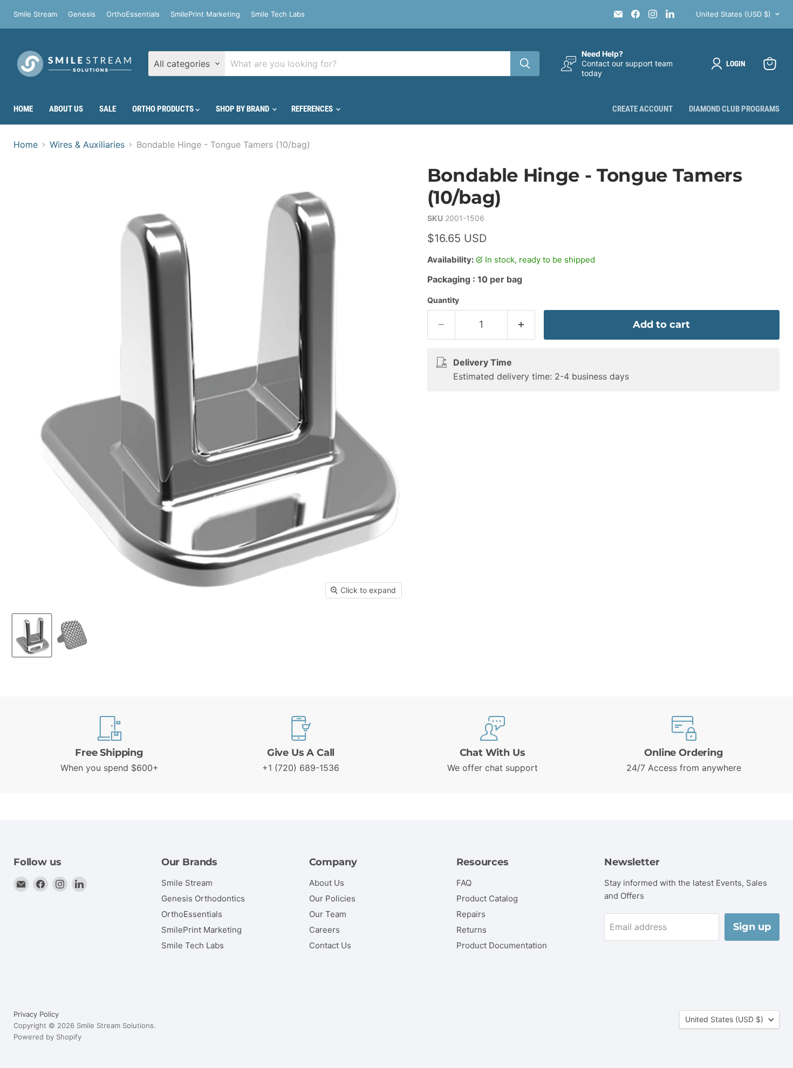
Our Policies (332, 898)
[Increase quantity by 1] (521, 325)
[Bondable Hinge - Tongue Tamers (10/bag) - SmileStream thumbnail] (31, 635)
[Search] (524, 63)
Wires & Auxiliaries (87, 144)
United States (733, 14)
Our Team (327, 914)
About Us (66, 109)
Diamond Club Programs (734, 109)
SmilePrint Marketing (205, 14)
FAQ (463, 883)
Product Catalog (487, 898)
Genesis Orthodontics (203, 898)
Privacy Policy (36, 1014)
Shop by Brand (243, 109)
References (312, 109)
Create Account (642, 109)
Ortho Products (163, 109)
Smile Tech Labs (278, 14)
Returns (471, 930)
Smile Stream (35, 14)
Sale (107, 109)
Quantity (443, 300)
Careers (324, 930)
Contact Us (330, 945)
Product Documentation (501, 945)
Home (23, 109)
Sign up (752, 927)
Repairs (471, 914)
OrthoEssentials (133, 14)
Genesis (81, 14)
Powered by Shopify (47, 1036)
